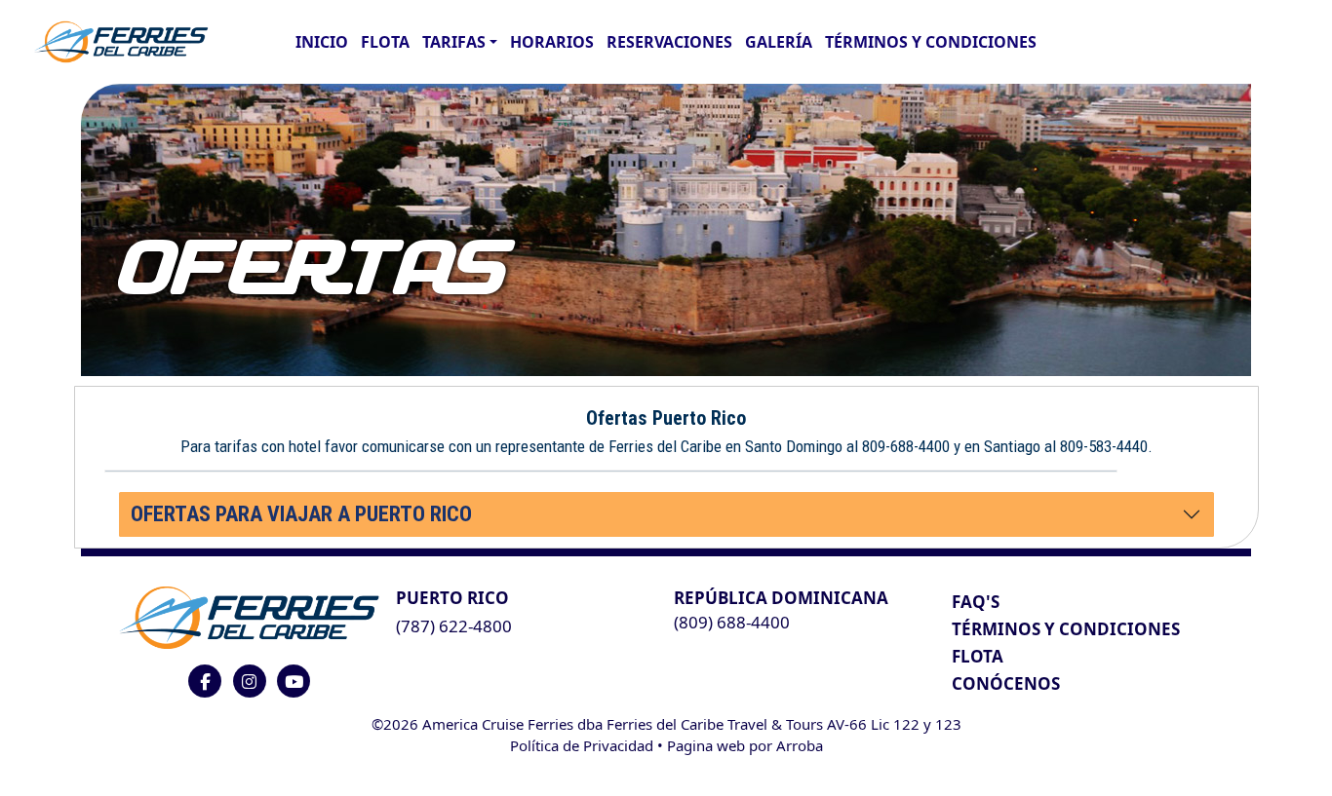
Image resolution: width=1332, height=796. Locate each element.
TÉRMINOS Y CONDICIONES (1066, 629)
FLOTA (385, 42)
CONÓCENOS (1006, 683)
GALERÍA (778, 42)
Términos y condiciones (931, 42)
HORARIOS (552, 42)
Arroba (799, 745)
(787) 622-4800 (454, 626)
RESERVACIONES (669, 42)
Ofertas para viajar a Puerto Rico (301, 514)
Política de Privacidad (581, 745)
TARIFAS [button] (454, 42)
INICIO (321, 42)
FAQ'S (975, 601)
